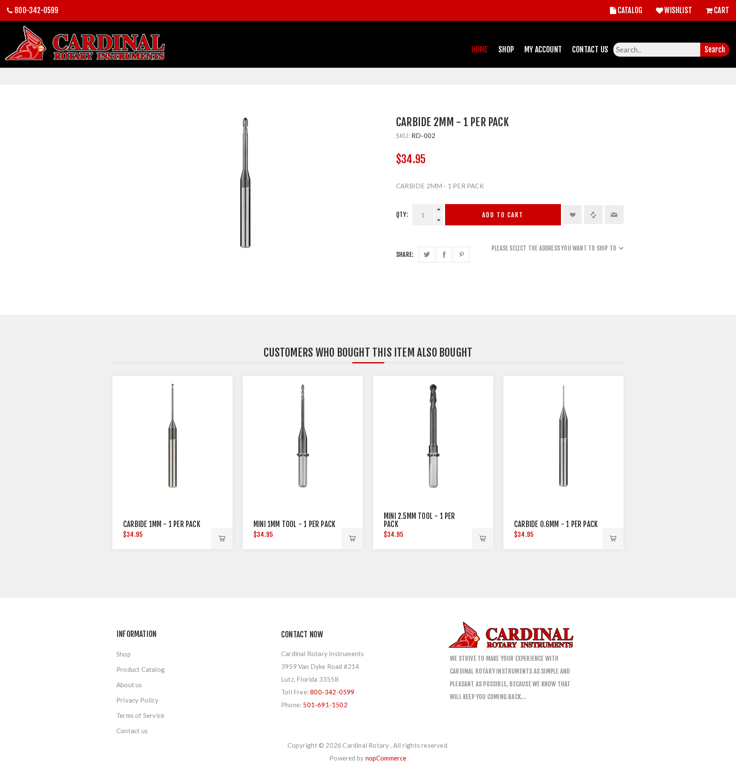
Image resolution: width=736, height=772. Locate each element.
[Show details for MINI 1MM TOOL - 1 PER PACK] (303, 436)
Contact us (132, 731)
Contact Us (590, 49)
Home (480, 49)
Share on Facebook (444, 254)
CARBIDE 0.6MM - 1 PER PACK (556, 524)
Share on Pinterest (461, 254)
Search (714, 49)
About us (129, 684)
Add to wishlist (572, 214)
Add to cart (502, 215)
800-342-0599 (36, 10)
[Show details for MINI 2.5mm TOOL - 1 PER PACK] (433, 436)
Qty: (402, 214)
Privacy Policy (137, 700)
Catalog (630, 10)
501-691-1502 (325, 705)
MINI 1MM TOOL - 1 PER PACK (294, 524)
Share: (405, 255)
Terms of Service (140, 715)
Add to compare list (593, 214)
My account (543, 49)
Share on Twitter (426, 254)
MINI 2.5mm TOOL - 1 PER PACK (419, 520)
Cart (721, 10)
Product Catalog (140, 669)
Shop (506, 49)
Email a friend (614, 214)
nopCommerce (386, 758)
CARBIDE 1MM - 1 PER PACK (161, 524)
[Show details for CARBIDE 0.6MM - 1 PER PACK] (563, 436)
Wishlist (678, 10)
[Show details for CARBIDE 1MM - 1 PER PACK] (172, 436)
